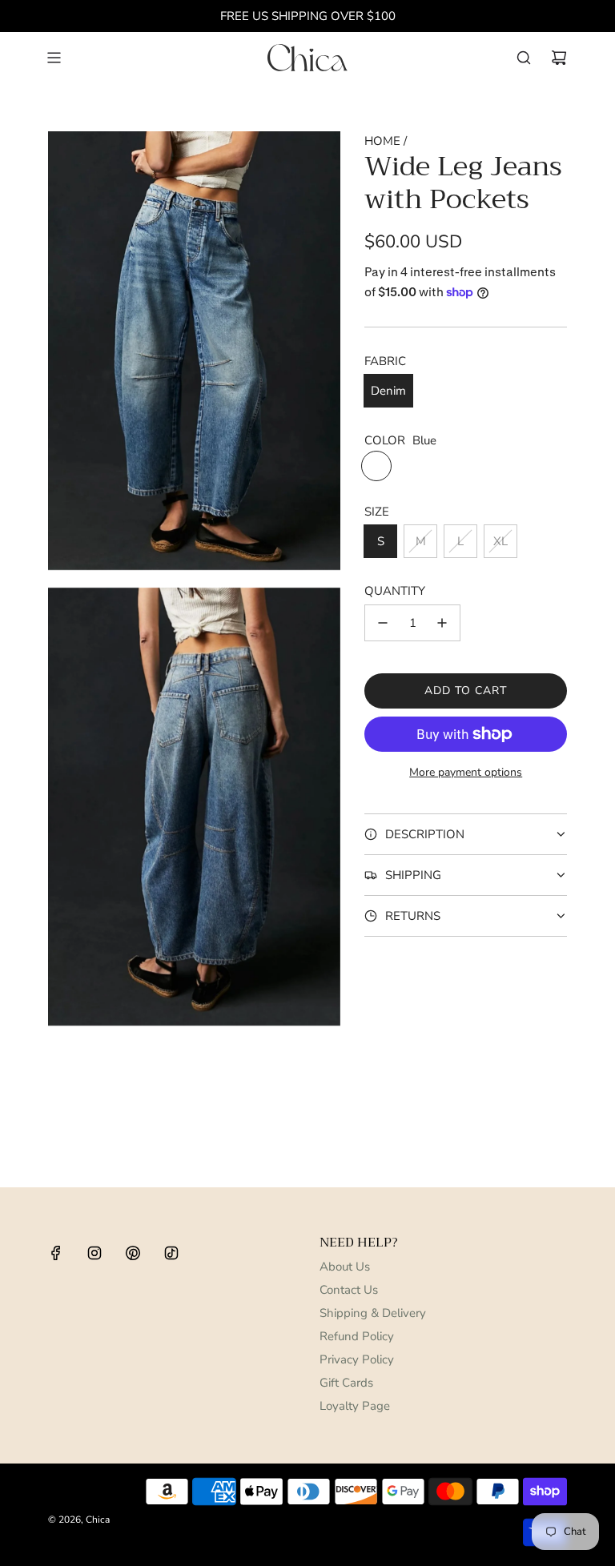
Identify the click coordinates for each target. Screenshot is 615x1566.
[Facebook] (56, 1253)
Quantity (394, 591)
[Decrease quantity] (382, 622)
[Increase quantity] (442, 622)
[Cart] (559, 57)
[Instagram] (94, 1253)
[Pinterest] (133, 1253)
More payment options (465, 772)
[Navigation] (53, 57)
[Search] (523, 57)
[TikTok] (171, 1253)
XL (500, 541)
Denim (388, 391)
